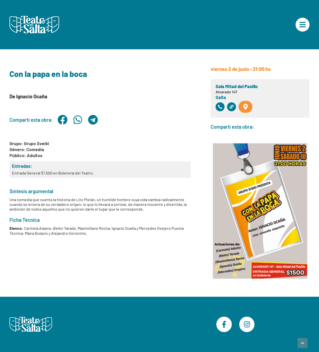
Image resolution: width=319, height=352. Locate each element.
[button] (62, 120)
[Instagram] (247, 324)
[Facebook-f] (224, 324)
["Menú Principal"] (303, 25)
